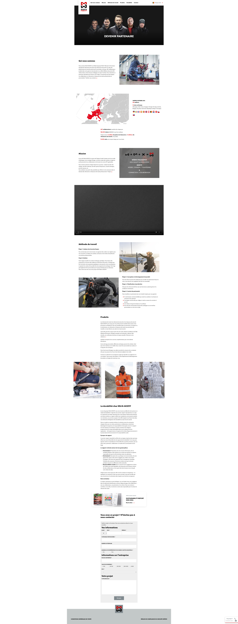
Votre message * (106, 578)
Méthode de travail (113, 2)
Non (112, 552)
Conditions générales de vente (81, 619)
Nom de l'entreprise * (107, 557)
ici (96, 78)
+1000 (132, 566)
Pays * (103, 569)
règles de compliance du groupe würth (154, 619)
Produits (122, 2)
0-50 (104, 566)
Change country (158, 2)
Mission (104, 2)
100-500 (119, 566)
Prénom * (124, 530)
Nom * (108, 530)
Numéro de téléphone (107, 543)
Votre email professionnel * (108, 536)
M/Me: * (103, 530)
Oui (103, 552)
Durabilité (129, 2)
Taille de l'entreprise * (107, 564)
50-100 (111, 566)
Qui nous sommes (95, 2)
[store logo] (83, 7)
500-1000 (126, 566)
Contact (136, 2)
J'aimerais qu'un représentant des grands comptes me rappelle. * (117, 550)
